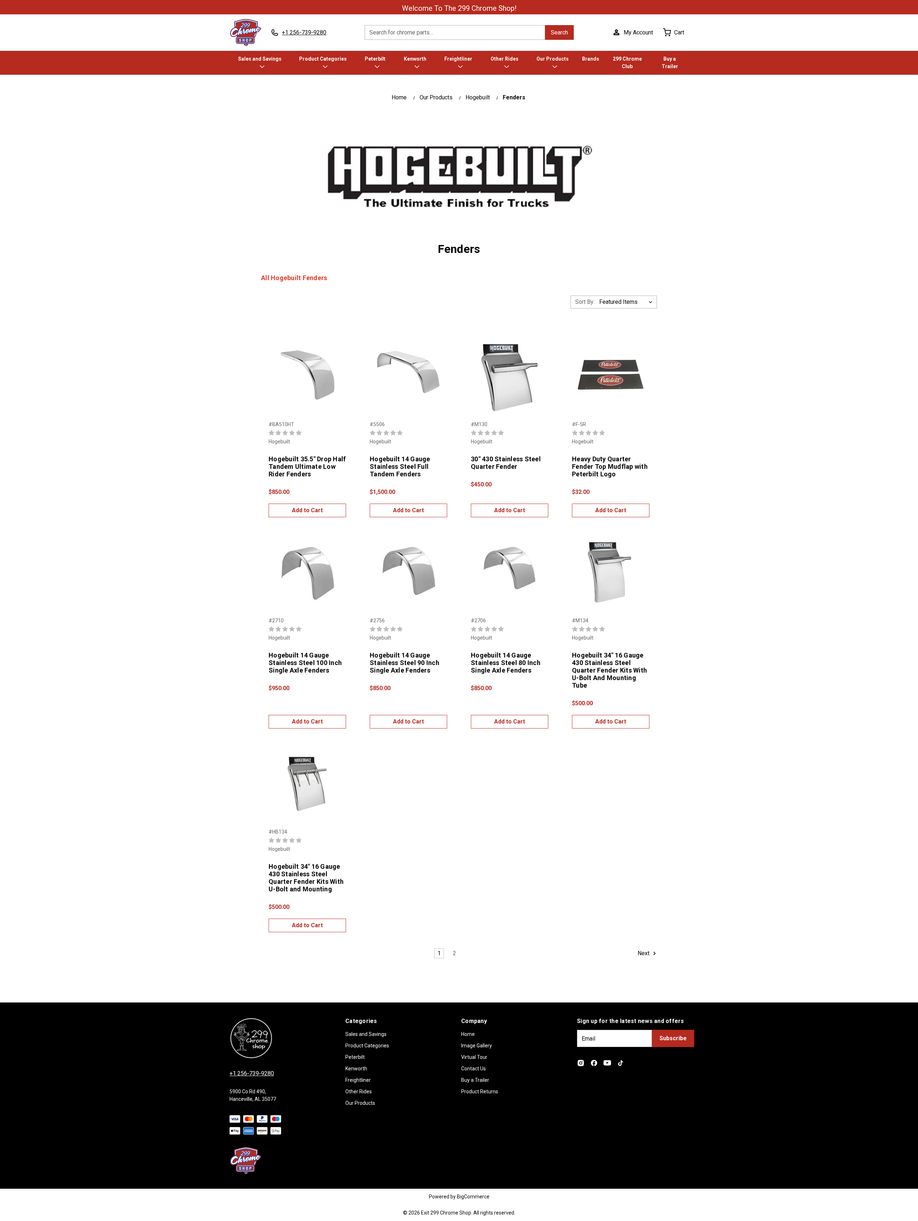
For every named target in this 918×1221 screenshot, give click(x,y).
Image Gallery (476, 1045)
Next (644, 953)
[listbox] (627, 302)
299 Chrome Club (627, 62)
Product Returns (479, 1091)
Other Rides (505, 59)
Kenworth (415, 59)
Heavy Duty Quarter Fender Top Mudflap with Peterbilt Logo (610, 466)
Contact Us (473, 1068)
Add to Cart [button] (307, 510)
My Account (638, 32)
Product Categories (323, 59)
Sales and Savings (259, 59)
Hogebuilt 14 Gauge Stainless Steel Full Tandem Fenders (400, 466)
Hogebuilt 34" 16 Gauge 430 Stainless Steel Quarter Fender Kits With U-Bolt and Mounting (306, 878)
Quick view (307, 367)
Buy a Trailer (670, 62)
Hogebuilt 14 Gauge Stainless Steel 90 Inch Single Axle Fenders (404, 662)
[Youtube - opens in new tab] (607, 1063)
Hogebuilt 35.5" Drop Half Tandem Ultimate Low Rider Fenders (307, 466)
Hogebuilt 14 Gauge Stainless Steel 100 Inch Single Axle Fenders (305, 662)
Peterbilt (375, 59)
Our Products (552, 59)
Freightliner (458, 59)
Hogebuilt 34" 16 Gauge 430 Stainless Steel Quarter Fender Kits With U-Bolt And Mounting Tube (609, 670)
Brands (590, 59)
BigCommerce (473, 1196)
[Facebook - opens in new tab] (594, 1063)
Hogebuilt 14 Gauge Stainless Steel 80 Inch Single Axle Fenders (505, 662)
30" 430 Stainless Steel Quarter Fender (506, 462)
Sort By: (585, 301)
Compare (305, 382)
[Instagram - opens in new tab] (581, 1063)
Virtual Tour (474, 1057)
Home (468, 1034)
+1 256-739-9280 (252, 1073)
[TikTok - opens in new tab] (620, 1063)
